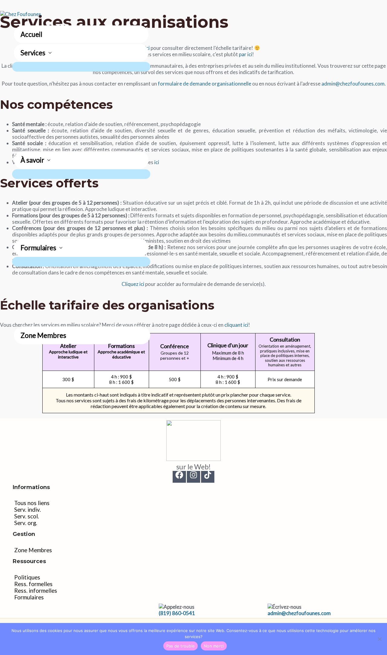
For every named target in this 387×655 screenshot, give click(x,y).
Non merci (214, 646)
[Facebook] (179, 477)
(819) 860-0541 (177, 613)
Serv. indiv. (27, 509)
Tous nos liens (32, 503)
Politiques (27, 577)
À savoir (32, 160)
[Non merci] (379, 639)
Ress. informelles (35, 590)
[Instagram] (193, 477)
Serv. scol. (26, 516)
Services (33, 53)
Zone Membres (43, 335)
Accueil (31, 34)
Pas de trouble (180, 646)
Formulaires (38, 248)
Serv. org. (25, 523)
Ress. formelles (33, 584)
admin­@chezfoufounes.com (299, 613)
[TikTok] (207, 477)
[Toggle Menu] (81, 67)
